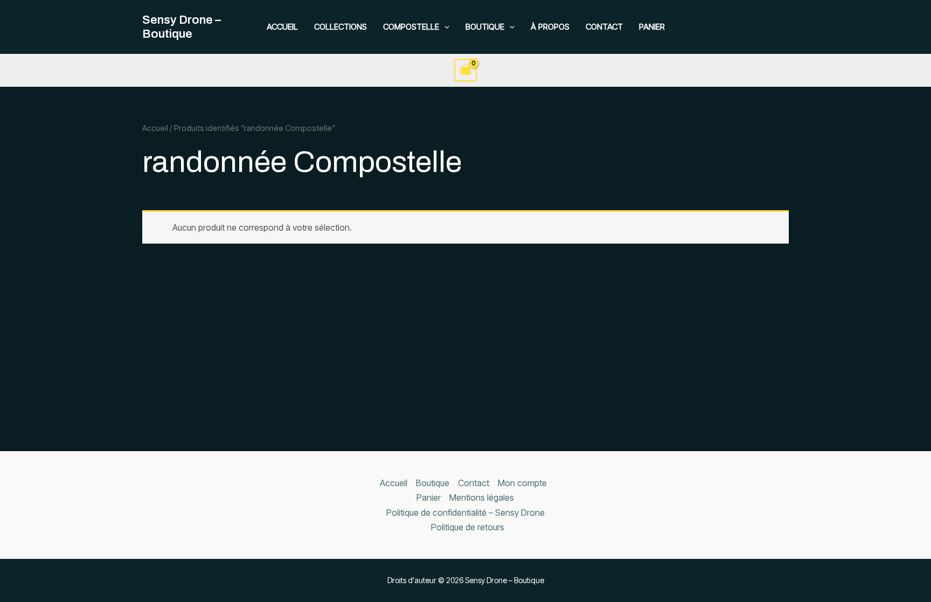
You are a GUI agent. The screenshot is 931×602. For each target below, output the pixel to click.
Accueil (282, 27)
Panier (652, 27)
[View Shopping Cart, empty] (465, 70)
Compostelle (411, 27)
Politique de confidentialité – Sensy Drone (465, 512)
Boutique (485, 27)
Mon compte (522, 483)
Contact (604, 27)
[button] (444, 27)
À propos (550, 27)
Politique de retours (467, 527)
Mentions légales (481, 497)
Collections (340, 27)
